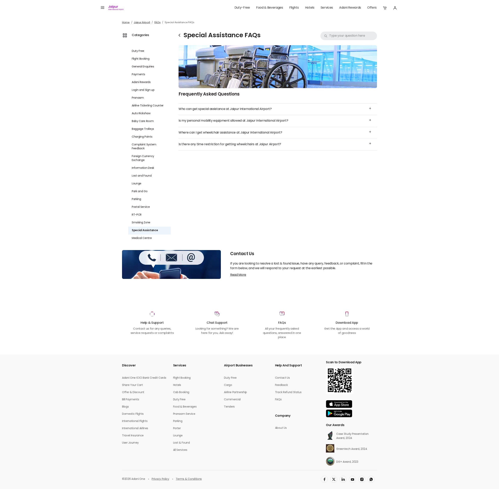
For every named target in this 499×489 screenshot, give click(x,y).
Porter (177, 428)
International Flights (134, 421)
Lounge (136, 183)
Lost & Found (181, 443)
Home (126, 22)
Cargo (228, 385)
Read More (238, 275)
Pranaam (138, 98)
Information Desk (143, 168)
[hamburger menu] (102, 7)
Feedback (281, 385)
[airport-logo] (116, 7)
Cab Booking (181, 392)
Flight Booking (141, 59)
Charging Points (142, 137)
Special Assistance (145, 230)
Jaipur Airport (142, 22)
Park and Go (139, 191)
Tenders (229, 407)
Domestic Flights (133, 414)
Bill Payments (130, 399)
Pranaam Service (184, 414)
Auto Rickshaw (141, 113)
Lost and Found (142, 176)
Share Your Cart (132, 385)
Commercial (232, 399)
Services (327, 7)
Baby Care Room (143, 121)
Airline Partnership (235, 392)
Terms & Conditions (189, 479)
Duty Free (138, 51)
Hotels (309, 7)
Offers (372, 7)
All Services (180, 450)
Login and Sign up (143, 90)
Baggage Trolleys (143, 129)
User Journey (130, 443)
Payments (138, 74)
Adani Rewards (350, 7)
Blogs (125, 407)
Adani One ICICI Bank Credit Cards (144, 378)
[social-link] (324, 479)
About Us (281, 428)
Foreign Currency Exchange (143, 158)
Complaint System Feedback (144, 146)
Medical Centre (142, 238)
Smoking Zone (141, 222)
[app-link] (339, 404)
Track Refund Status (288, 392)
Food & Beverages (269, 7)
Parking (136, 199)
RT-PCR (137, 215)
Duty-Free (242, 7)
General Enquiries (143, 67)
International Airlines (135, 428)
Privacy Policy (160, 479)
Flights (294, 7)
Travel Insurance (133, 435)
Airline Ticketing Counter (148, 105)
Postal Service (141, 207)
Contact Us (282, 378)
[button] (384, 7)
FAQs (157, 22)
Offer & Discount (133, 392)
